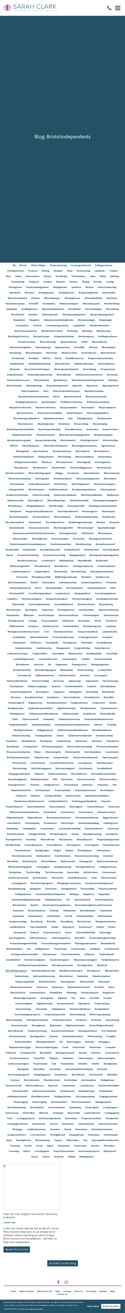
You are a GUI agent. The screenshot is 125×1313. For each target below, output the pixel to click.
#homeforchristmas (46, 407)
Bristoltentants (32, 1080)
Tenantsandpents (106, 566)
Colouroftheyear (95, 807)
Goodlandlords (104, 768)
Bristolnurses (93, 971)
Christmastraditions (68, 615)
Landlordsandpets (20, 571)
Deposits (106, 801)
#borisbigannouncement (84, 446)
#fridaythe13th (72, 550)
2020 (112, 588)
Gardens (54, 1036)
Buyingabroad (76, 1135)
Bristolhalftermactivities (103, 774)
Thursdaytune (16, 686)
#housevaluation (107, 407)
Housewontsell (13, 1085)
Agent (50, 1146)
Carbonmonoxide (68, 582)
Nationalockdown (39, 637)
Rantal (9, 555)
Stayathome (106, 910)
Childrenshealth (70, 714)
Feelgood (34, 282)
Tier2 (46, 632)
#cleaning (72, 992)
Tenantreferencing (37, 1031)
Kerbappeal (20, 932)
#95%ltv (14, 446)
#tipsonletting (41, 380)
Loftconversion (38, 1135)
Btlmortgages (74, 1042)
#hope (37, 752)
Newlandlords (108, 943)
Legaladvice (79, 325)
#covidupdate (17, 484)
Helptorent (47, 610)
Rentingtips (31, 610)
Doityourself (85, 927)
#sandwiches (109, 517)
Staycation (18, 910)
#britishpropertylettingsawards (88, 380)
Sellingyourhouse (108, 867)
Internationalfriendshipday (79, 1069)
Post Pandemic (109, 1031)
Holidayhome (106, 1091)
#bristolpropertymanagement (74, 435)
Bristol (23, 265)
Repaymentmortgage (20, 1047)
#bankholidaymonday (39, 364)
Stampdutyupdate (18, 724)
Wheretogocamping (100, 1014)
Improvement (32, 276)
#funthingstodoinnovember (103, 506)
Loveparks (110, 1047)
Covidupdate (19, 637)
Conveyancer (22, 325)
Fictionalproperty (33, 845)
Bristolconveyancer (81, 1102)
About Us (78, 1291)
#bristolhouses (101, 451)
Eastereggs (105, 932)
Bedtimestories (51, 626)
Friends (28, 1146)
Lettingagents (19, 883)
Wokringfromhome (45, 1042)
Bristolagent (76, 807)
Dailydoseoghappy (37, 686)
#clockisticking (112, 303)
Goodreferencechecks (62, 1031)
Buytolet (89, 1042)
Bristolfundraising (16, 1107)
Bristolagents (74, 845)
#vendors (29, 292)
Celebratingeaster (60, 938)
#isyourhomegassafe (57, 385)
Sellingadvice (58, 1009)
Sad (85, 1140)
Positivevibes (79, 276)
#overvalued (87, 407)
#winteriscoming (41, 495)
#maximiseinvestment (79, 987)
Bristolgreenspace (65, 1053)
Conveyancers (112, 1053)
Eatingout (95, 949)
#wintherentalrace (14, 473)
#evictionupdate (60, 539)
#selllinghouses (29, 309)
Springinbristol (68, 889)
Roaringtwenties (16, 785)
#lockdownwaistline (60, 544)
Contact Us (62, 1294)
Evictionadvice (88, 1080)
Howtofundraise (56, 1107)
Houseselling (87, 889)
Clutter (46, 1156)
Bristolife (51, 921)
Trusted (53, 1124)
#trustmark (104, 981)
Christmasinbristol (96, 588)
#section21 (78, 539)
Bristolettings (20, 768)
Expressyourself (30, 719)
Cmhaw (60, 735)
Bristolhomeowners (22, 856)
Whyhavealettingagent (20, 867)
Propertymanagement (37, 287)
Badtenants (56, 1025)
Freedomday (67, 1064)
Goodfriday (61, 276)
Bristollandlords (111, 550)
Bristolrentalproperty (50, 1118)
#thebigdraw (22, 451)
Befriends (102, 1069)
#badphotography (103, 435)
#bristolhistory (99, 342)
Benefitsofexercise (27, 560)
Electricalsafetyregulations (56, 905)
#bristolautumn (112, 473)
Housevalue (73, 872)
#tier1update (42, 478)
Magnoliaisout (35, 817)
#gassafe (77, 385)
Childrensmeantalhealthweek (72, 730)
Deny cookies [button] (93, 1306)
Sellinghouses (42, 949)
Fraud (65, 1047)
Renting (98, 282)
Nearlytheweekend (56, 703)
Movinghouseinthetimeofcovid (23, 632)
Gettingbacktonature (37, 1020)
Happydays (104, 894)
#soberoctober (110, 429)
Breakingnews (85, 850)
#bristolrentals (14, 385)
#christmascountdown (98, 402)
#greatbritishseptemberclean (33, 396)
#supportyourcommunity (100, 358)
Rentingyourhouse (87, 1031)
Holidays (54, 910)
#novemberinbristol (68, 511)
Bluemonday (66, 670)
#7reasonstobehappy (107, 746)
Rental (67, 1129)
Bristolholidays (87, 910)
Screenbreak (24, 675)
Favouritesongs (110, 681)
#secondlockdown (55, 522)
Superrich (53, 1085)
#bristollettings (48, 342)
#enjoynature (105, 457)
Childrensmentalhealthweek (43, 714)
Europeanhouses (65, 1003)
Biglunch (62, 998)
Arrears (47, 276)
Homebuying (17, 282)
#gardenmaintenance (53, 309)
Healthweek (89, 714)
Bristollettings (78, 571)
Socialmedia (112, 1118)
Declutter (59, 1156)
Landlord (91, 686)
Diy (49, 664)
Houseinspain (111, 1135)
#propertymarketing (45, 440)
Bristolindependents (16, 971)
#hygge (59, 473)
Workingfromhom (39, 779)
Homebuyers (19, 642)
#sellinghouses (46, 292)
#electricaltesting (107, 287)
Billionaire (29, 615)
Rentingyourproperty (85, 943)
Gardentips (18, 916)
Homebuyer (64, 1146)
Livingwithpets (42, 571)
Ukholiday (112, 1074)
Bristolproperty (42, 566)
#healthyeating (83, 544)
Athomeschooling (21, 735)
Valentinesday (41, 757)
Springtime (35, 889)
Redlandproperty (110, 960)
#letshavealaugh (86, 320)
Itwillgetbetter (51, 785)
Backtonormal (68, 861)
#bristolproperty (91, 303)
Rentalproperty (16, 621)
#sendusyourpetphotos (84, 489)
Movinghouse (38, 1025)
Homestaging (21, 1102)
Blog (112, 1291)
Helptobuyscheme (62, 1020)
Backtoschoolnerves (107, 861)
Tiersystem (21, 577)
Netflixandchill (94, 653)
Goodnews (11, 741)
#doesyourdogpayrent (87, 478)
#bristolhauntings (56, 500)
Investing (15, 1146)
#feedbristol (17, 314)
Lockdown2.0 (48, 560)
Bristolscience (40, 878)
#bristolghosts (35, 500)
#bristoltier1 (60, 484)
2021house (35, 642)
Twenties (34, 785)
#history (93, 347)
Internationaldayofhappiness (50, 894)
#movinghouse (39, 539)
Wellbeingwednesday (66, 577)
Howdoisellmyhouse (80, 1009)
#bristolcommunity (17, 298)
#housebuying (100, 424)
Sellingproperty (45, 730)
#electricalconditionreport (66, 391)
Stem (94, 878)
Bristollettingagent (41, 768)
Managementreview (106, 921)
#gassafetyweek (72, 396)
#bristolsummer (34, 353)
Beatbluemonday (22, 670)
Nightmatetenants (75, 1025)
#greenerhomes (25, 413)
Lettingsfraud (30, 746)
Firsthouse (81, 1020)
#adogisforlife (16, 489)
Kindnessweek (73, 796)
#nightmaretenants (22, 435)
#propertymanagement (102, 314)
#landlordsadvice (101, 976)
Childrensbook (16, 626)
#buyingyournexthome (100, 539)
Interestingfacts (72, 697)
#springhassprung (92, 834)
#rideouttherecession (18, 380)
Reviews (103, 1291)
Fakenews (97, 741)
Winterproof (110, 1151)
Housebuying (112, 1020)
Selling (71, 1156)
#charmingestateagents (105, 500)
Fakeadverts (112, 741)
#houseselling (81, 424)
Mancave (43, 1113)
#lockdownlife (72, 752)
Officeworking (95, 1036)
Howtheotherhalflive (108, 1085)
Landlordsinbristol (57, 801)
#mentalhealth (16, 528)
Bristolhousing (15, 1031)
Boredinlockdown (34, 697)
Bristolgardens (85, 965)
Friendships (55, 1069)
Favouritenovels (111, 845)
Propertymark (40, 1064)
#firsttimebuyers (30, 446)
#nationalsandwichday (86, 517)
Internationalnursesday (43, 971)
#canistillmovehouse (39, 484)
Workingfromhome (23, 730)
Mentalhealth (84, 560)
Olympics (53, 1058)
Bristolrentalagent (65, 768)
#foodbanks (74, 309)
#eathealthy (29, 550)
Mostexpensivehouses (86, 817)
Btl (61, 1042)
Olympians (68, 1058)
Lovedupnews (85, 763)
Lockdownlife (105, 670)
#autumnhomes (92, 473)
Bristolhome (108, 692)
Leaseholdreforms (48, 659)
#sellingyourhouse (107, 336)
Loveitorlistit (112, 752)
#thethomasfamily (79, 500)
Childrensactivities (44, 675)
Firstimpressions (15, 271)
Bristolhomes (22, 664)
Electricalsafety (83, 899)
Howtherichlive (86, 610)
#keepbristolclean (94, 391)
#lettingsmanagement (74, 314)
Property (33, 271)
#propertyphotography (19, 440)
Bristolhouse (78, 1074)
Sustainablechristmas (107, 599)
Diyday (54, 927)
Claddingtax (12, 828)
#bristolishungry (93, 309)
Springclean (15, 872)
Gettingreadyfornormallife (24, 954)
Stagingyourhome (108, 1096)
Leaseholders (47, 828)
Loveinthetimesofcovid (61, 763)
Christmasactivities (63, 632)
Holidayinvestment (17, 1096)
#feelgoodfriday (37, 834)
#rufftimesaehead (58, 489)
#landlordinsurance (99, 325)
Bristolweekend (17, 1036)
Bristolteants (65, 839)
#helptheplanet (74, 413)
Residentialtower (94, 828)
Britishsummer (105, 916)
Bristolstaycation (36, 910)
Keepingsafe (86, 861)
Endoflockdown (63, 856)
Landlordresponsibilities (40, 708)
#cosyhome (73, 473)
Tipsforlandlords (38, 927)
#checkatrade (87, 981)
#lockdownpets (37, 489)
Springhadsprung (16, 889)
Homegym (58, 1113)
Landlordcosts (62, 593)
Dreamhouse (50, 823)
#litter (56, 396)
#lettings (113, 380)
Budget (57, 850)
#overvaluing (89, 369)
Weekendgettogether (25, 998)
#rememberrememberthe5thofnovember (34, 533)
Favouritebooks (23, 850)
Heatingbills (52, 642)
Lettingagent (43, 867)
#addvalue (11, 309)
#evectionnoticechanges (37, 369)
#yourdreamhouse (62, 451)
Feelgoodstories (79, 703)
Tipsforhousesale (54, 872)
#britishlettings (34, 385)
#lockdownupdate (18, 517)
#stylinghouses (66, 292)
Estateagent (100, 675)
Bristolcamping (77, 1014)
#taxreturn (42, 987)
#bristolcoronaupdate (19, 478)
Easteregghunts (17, 938)
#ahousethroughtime (20, 347)
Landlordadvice (17, 927)
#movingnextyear (68, 533)
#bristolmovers (25, 424)
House (34, 1156)
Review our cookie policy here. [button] (31, 1309)
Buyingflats (23, 1069)
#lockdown (64, 424)
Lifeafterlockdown (70, 954)
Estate (39, 1146)
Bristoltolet (71, 1118)
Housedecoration (106, 812)
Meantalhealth (107, 714)
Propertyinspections (55, 1014)
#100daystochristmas (71, 402)
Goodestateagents (59, 960)
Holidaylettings (87, 1091)
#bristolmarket (68, 440)
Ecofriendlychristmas (39, 604)
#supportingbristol (88, 292)
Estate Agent (92, 1107)
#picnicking (15, 353)
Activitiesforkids (67, 675)
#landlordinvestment (52, 331)
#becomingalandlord (97, 413)
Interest (95, 1146)
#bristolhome (82, 451)
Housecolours (86, 812)
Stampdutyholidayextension (98, 719)
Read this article (16, 1249)
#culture (35, 298)
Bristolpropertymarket (102, 571)
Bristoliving (92, 692)
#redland (33, 358)
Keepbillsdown (104, 642)
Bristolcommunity (17, 582)
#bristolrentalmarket (91, 495)
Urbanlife (82, 1064)
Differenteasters (38, 938)
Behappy (74, 894)
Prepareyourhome (107, 889)
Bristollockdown (93, 752)
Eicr (68, 899)
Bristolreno (67, 779)
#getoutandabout (84, 457)
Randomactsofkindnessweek (29, 801)
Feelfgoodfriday (53, 796)
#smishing (72, 331)
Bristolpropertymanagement (104, 555)
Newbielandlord (14, 949)
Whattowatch (75, 653)
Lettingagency (112, 1113)
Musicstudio (74, 1113)
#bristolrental (104, 467)
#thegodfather (46, 457)
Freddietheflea (71, 626)
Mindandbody (66, 560)
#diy (70, 418)
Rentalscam (46, 741)
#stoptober (92, 429)
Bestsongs (58, 681)
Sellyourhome (22, 976)
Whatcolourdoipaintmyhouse (24, 812)
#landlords (14, 292)
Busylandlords (102, 1009)
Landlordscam (64, 741)
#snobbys (31, 839)
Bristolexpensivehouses (59, 817)
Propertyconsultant (91, 1118)
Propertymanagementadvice (56, 943)
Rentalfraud (13, 746)
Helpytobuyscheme (21, 790)
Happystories (35, 703)
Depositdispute (57, 807)
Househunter (14, 823)
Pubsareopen (49, 954)
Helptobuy (102, 785)
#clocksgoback (108, 489)
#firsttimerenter (64, 462)
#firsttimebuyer (52, 298)
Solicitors (96, 1053)
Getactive (85, 675)
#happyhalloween (35, 506)
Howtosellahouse (34, 1085)
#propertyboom (69, 342)
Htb (115, 785)
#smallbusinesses (75, 358)
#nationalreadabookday (40, 375)
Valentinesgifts (110, 757)
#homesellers (59, 467)
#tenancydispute (89, 992)
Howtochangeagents (18, 1074)
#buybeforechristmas (20, 407)
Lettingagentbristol (17, 1124)
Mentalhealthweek (101, 730)
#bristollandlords (93, 298)
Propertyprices (102, 1003)
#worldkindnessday (50, 550)
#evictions (112, 298)
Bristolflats (39, 1069)
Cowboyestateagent (18, 1064)
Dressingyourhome (85, 1096)
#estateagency (86, 336)
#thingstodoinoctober (25, 462)
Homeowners (103, 850)
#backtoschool (69, 353)
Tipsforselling (33, 872)
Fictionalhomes (54, 845)
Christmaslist (12, 615)
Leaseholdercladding (69, 828)
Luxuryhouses (87, 1085)
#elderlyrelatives (47, 981)
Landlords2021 (109, 632)
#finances (47, 462)
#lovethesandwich (14, 522)
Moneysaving (83, 271)
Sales (92, 276)
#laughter (34, 320)
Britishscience (91, 872)
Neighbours (109, 992)
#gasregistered (110, 385)
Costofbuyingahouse (105, 593)
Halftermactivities (57, 774)
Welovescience (109, 878)
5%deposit (21, 796)
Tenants (113, 271)
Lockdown (110, 626)
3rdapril (100, 927)
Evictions (15, 1080)
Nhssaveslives (112, 971)
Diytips (111, 927)
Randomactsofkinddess (97, 796)
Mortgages (104, 1042)
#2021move (87, 533)
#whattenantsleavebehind (20, 429)
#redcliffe (79, 347)
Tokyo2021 (39, 1058)
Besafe (113, 703)
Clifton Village (38, 265)
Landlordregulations (91, 582)
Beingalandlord (82, 593)
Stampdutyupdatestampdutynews (72, 724)
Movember (109, 1146)
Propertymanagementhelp (23, 943)
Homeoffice (29, 1113)
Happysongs (75, 681)
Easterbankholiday (85, 932)
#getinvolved (108, 446)
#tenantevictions (27, 342)
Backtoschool (43, 856)
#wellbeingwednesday (80, 522)
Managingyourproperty (69, 883)
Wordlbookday (12, 845)
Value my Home (26, 1291)
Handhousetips (44, 648)
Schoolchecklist (20, 1091)
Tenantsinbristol (108, 708)
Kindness (35, 796)
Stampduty (48, 719)
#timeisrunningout (68, 303)
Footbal (107, 998)
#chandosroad (91, 550)
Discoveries (58, 878)
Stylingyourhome (62, 1096)
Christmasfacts (111, 615)
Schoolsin (108, 856)
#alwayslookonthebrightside (58, 320)
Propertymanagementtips (102, 938)
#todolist (99, 987)
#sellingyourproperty (26, 402)
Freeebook (111, 621)
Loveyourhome (61, 757)
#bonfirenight (56, 506)
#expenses (57, 987)
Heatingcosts (70, 642)
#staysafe (114, 522)
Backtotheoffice (23, 1042)
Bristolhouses (62, 566)
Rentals (83, 1053)
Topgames (58, 692)
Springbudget (42, 850)
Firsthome (96, 1020)
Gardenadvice (35, 916)
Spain (9, 1140)
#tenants (33, 314)
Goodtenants (86, 768)
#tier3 (38, 588)
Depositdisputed (36, 807)
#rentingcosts (21, 467)
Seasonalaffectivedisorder (105, 1140)
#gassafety (92, 385)
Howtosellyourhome (17, 681)
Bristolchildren (48, 861)
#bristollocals (48, 839)
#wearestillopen (41, 517)
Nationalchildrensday (44, 976)
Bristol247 (80, 938)
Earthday (114, 276)
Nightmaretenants (66, 708)
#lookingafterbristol (18, 336)
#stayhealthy (12, 550)
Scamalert (107, 637)
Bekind (34, 582)
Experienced (38, 1124)
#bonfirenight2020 (63, 528)
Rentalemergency (92, 626)
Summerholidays (85, 916)
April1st (34, 905)
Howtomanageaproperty (27, 1014)
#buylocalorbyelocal (20, 588)
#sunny (75, 834)
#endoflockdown (15, 834)
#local (58, 358)
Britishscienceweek (18, 878)
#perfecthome (40, 451)
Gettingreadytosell (83, 566)
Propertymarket (49, 621)
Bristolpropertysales (62, 965)
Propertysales (78, 949)
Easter (68, 932)
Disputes (60, 282)
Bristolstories (84, 921)
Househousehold (103, 659)
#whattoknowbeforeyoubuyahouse (28, 544)
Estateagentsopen (88, 637)
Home (18, 276)
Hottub (68, 916)
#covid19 (33, 303)
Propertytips (60, 949)
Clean (69, 271)
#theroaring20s (53, 752)
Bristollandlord (108, 686)
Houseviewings (23, 1009)
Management (63, 648)
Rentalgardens (37, 1036)
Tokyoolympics (85, 1058)
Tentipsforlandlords (87, 632)
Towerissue (113, 828)
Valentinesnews (105, 763)
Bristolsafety (19, 905)
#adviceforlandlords (23, 457)
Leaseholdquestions (23, 659)
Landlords (100, 271)
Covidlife (111, 1036)
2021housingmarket (20, 566)
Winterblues (72, 1140)
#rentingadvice (103, 462)
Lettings (32, 621)
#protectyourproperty (25, 331)
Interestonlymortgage (46, 1047)
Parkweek (11, 1053)
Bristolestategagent (52, 746)
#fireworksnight (85, 528)
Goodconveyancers (19, 1058)
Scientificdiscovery (77, 878)
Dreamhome (61, 1074)
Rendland (86, 577)
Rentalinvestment (40, 1096)
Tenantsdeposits (14, 807)
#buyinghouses (72, 298)
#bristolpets (110, 478)
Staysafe (56, 686)
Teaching (111, 724)
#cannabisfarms (15, 375)
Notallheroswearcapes (71, 971)
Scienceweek (109, 872)
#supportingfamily (24, 981)
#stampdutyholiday (64, 336)
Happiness (88, 894)
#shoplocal (15, 511)
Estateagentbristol (81, 265)
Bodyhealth (102, 560)
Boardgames (42, 692)
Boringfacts (53, 697)
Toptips (58, 1140)
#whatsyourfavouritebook (89, 375)
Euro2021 (94, 998)
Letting (110, 282)
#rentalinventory (73, 429)
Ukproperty (84, 1003)
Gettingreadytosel (85, 867)
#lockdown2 (35, 522)
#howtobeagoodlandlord (26, 418)
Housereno (114, 807)
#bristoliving (64, 457)
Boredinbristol (92, 697)
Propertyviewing (58, 265)
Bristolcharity (37, 1107)
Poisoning (14, 1151)
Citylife (95, 1064)
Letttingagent (42, 1151)
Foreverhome (96, 1074)
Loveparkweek (28, 1053)
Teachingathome (43, 735)
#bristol (90, 287)
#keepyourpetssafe (39, 528)
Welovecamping (14, 1020)
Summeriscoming (17, 921)
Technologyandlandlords (84, 801)
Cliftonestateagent (82, 599)
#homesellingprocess (81, 467)
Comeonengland (23, 1003)
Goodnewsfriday (104, 735)
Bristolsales (84, 621)
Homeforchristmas (108, 1124)
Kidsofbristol (66, 976)
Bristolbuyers (107, 790)
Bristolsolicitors (59, 1102)
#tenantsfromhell (46, 435)
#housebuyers (105, 533)
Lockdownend (111, 949)
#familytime (56, 992)
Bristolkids (12, 861)
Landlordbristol (92, 1113)
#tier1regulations (81, 484)
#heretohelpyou (62, 517)
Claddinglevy (29, 828)
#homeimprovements (21, 987)
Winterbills (86, 642)
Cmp (54, 1064)
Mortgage (17, 1129)
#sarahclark (19, 320)
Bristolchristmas (74, 588)
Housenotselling (40, 681)
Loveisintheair (37, 763)
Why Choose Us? (44, 1291)
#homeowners (40, 467)
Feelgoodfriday (82, 648)
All (14, 265)
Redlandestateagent (57, 599)
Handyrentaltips (23, 648)
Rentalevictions (52, 1080)
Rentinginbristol (66, 610)
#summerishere (37, 992)
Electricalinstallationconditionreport (93, 905)
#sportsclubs (109, 292)
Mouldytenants (88, 708)
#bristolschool (108, 353)
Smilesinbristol (102, 648)
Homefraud (95, 1047)
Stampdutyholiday (41, 724)
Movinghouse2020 (41, 577)
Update (69, 850)
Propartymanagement (108, 839)
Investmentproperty (89, 1151)
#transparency (108, 369)
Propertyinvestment (64, 1151)
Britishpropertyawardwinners (33, 965)
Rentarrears (68, 1124)
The (73, 998)
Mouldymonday (15, 708)
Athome (98, 724)
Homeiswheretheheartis (85, 757)
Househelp (41, 1009)
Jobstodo (38, 664)
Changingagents (42, 1074)
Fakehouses (81, 741)
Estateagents (92, 845)
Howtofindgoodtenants (101, 1025)
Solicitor (37, 325)
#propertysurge (41, 336)
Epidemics (87, 785)
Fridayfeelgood (16, 703)
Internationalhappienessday (26, 899)
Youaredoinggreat (17, 779)
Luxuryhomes (68, 1085)
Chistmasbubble (54, 588)
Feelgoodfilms (39, 653)
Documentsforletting (28, 555)
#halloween (113, 495)
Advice (26, 1151)
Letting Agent (110, 1107)
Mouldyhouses (17, 714)
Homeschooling (85, 670)
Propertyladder (62, 790)
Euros (82, 998)
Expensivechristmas (109, 610)
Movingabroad (57, 1135)
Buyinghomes (110, 1064)
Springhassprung (62, 867)
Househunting (32, 823)
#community (18, 358)
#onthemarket (49, 402)
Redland (58, 271)
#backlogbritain (46, 424)
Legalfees (12, 599)
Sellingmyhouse (23, 894)
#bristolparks (108, 347)
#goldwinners (60, 380)
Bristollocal (36, 921)
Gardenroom (11, 1113)
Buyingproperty (103, 1102)
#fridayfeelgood (58, 834)
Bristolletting (106, 604)
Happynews (61, 664)
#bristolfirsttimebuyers (56, 446)
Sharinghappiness (100, 664)
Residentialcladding (88, 823)
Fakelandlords (28, 741)
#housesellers (20, 539)
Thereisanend (71, 785)
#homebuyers (15, 506)
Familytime (82, 976)
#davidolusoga (43, 347)
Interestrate (80, 1146)
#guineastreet (62, 347)
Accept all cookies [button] (111, 1306)
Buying (85, 282)
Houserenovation (86, 779)
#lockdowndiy (104, 418)
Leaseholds (112, 653)
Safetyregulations (104, 899)
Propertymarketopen (63, 637)
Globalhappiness (53, 899)
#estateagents (90, 511)
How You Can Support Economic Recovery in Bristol (30, 1215)
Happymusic (92, 681)
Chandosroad (102, 577)
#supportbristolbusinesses (39, 511)
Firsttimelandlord (73, 686)
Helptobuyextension (85, 790)
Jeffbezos (89, 954)
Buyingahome (60, 287)
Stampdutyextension (69, 719)
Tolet (9, 1118)
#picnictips (51, 353)
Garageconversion (16, 1135)
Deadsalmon (50, 812)
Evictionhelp (70, 1080)
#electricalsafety (30, 391)
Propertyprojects (52, 932)
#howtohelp (112, 309)
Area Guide (91, 1291)
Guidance (76, 287)
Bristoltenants (13, 610)
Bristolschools (30, 861)
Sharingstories (79, 664)
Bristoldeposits (85, 839)
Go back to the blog (62, 1263)
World (103, 276)
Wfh (55, 779)
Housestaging (39, 1102)
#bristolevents (62, 364)
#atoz (112, 987)
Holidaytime (69, 910)
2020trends (68, 621)
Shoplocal (102, 965)
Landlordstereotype (17, 653)
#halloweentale (15, 500)
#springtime (112, 834)
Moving (45, 271)
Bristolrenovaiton (108, 779)
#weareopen (108, 511)
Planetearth (18, 604)
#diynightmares (85, 418)
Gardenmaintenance (72, 1036)
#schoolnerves (88, 353)
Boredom (16, 697)
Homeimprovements (102, 1129)
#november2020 (76, 506)
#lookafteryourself (105, 544)
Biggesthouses (110, 817)
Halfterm (39, 774)
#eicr (46, 391)
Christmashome (86, 1124)
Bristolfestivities (86, 604)
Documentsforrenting (54, 555)
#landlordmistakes (84, 364)
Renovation (81, 1129)
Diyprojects (68, 927)
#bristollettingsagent (40, 473)
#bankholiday (17, 364)
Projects (34, 932)
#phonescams (103, 331)
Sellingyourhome (103, 265)
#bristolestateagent (104, 484)
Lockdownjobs (69, 659)
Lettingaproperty (26, 1118)
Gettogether (47, 998)
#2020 (84, 342)
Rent (8, 276)
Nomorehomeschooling (87, 856)
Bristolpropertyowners (18, 757)
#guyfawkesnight (107, 528)
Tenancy (47, 282)
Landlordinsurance (36, 1129)
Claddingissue (110, 823)
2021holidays (53, 916)
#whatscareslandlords (65, 495)
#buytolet (15, 369)
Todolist (85, 659)
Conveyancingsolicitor (57, 325)
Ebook (98, 621)
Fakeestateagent (106, 1058)
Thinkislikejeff (106, 954)
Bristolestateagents (35, 960)
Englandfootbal (45, 1003)
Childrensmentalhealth (79, 735)
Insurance (55, 1129)
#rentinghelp (84, 462)
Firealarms (111, 582)
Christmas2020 (16, 593)
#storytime (112, 375)
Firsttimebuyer (42, 790)
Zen (29, 949)
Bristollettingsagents (42, 883)
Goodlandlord (13, 960)
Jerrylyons (33, 626)
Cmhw (15, 719)
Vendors (74, 282)
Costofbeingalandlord (39, 593)
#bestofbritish (17, 992)
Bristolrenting (42, 1140)
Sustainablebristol (63, 604)
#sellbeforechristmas (17, 495)
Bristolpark (45, 1053)
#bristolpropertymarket (66, 369)
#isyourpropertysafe (96, 396)
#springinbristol (14, 839)
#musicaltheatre (106, 364)
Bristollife (109, 697)
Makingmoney (86, 1156)
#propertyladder (68, 407)
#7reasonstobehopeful (18, 752)
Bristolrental (60, 571)
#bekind (100, 522)
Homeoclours (68, 812)
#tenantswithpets (63, 478)
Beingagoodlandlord (19, 774)
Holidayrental (67, 1091)
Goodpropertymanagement (99, 883)
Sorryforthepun (46, 615)
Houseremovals (19, 1025)
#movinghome (68, 981)
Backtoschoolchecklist (44, 1091)
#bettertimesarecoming (79, 746)
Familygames (75, 692)
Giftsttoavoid (19, 763)
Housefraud (79, 1047)
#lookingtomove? (89, 440)
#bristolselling (110, 440)
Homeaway (93, 1135)
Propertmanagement (21, 692)
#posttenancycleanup (49, 429)
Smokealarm (48, 582)
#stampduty (49, 303)
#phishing (87, 331)
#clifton (47, 358)
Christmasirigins (91, 615)
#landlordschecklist (54, 418)
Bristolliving (67, 921)
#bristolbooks (64, 375)
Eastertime (51, 889)
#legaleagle (105, 320)
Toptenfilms (58, 653)
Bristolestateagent (32, 599)
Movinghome (15, 287)
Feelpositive (98, 703)
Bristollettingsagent (45, 670)
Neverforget (67, 823)
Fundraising (75, 1107)
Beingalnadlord (77, 555)
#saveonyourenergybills (50, 413)
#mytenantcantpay (15, 303)
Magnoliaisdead (15, 817)
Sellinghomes (107, 1080)
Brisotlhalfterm (79, 774)
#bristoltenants (50, 314)
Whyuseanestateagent (85, 960)
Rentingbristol (23, 1140)
